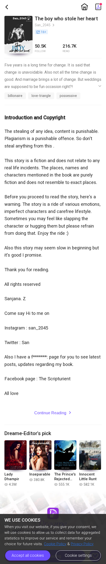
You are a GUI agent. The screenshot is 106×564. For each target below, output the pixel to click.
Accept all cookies (28, 555)
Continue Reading (53, 413)
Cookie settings (78, 555)
